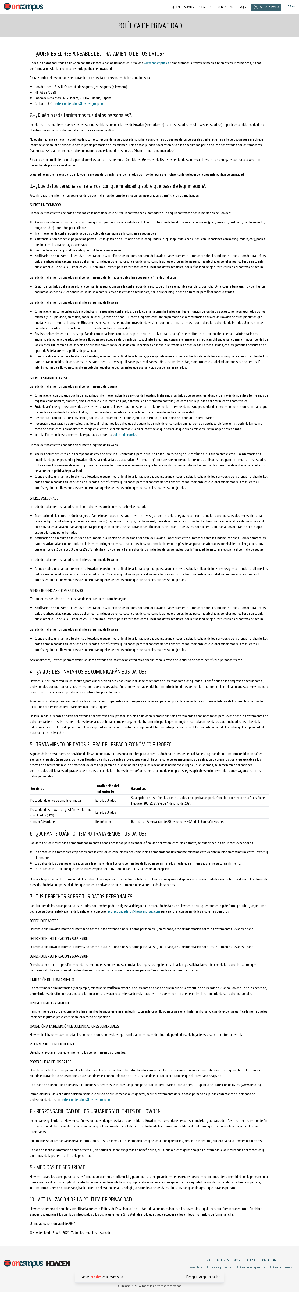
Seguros (205, 7)
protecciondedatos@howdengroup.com (79, 103)
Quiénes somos (183, 7)
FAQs (242, 7)
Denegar (191, 1277)
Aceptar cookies (209, 1277)
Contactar (225, 7)
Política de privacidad (220, 1267)
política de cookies (125, 435)
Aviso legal (196, 1267)
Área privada (269, 7)
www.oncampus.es (156, 63)
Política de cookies (280, 1267)
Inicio (210, 1260)
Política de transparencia (251, 1267)
